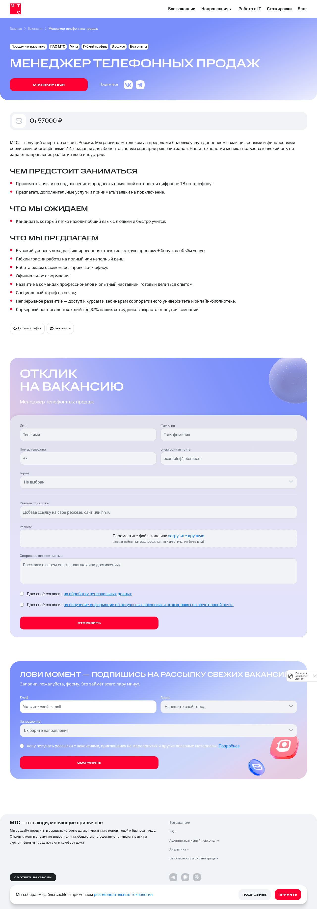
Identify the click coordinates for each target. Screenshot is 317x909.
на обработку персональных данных (98, 594)
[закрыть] (315, 676)
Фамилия (167, 425)
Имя (23, 425)
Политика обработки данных (301, 676)
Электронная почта (175, 449)
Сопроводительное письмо (41, 555)
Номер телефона (33, 449)
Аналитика (177, 849)
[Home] (15, 8)
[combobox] (155, 482)
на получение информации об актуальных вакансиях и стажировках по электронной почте (149, 605)
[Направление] (291, 730)
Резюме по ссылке (34, 503)
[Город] (291, 481)
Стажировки (279, 9)
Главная (16, 28)
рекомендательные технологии (123, 894)
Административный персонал (192, 840)
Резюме (26, 527)
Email (24, 697)
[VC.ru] (197, 877)
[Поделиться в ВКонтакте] (128, 84)
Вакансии (35, 28)
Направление (30, 721)
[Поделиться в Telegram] (140, 84)
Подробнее (229, 746)
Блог (302, 9)
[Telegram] (173, 877)
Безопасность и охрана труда (192, 858)
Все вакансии (181, 9)
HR (171, 831)
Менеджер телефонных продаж (73, 28)
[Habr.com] (185, 877)
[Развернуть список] (177, 832)
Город (24, 473)
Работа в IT (249, 9)
